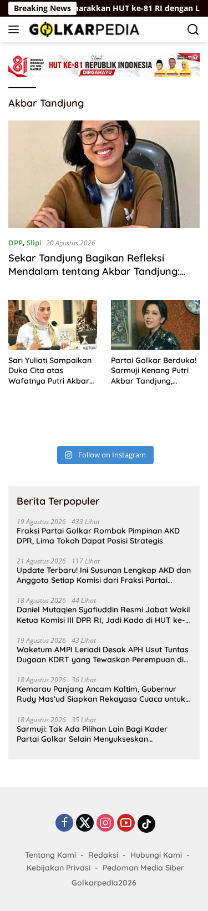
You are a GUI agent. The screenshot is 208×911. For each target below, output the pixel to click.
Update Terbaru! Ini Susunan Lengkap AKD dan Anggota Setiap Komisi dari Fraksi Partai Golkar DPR (104, 575)
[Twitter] (85, 823)
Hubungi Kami (156, 855)
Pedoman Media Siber (143, 868)
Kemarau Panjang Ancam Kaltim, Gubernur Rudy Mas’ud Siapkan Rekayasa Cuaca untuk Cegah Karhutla (101, 694)
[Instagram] (105, 823)
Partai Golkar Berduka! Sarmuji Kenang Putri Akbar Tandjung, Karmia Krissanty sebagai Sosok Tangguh (153, 370)
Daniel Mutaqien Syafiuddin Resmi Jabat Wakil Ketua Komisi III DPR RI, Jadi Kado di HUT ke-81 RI (103, 615)
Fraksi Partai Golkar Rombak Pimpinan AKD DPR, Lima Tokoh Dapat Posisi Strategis (98, 536)
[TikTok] (146, 824)
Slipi (34, 243)
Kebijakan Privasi (58, 868)
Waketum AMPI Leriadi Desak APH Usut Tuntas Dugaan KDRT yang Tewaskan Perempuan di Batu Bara (103, 655)
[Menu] (15, 29)
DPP (15, 243)
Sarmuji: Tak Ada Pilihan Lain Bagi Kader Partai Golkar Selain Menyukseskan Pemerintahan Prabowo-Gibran (92, 734)
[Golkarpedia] (83, 29)
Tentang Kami (50, 855)
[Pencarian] (193, 30)
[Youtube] (126, 823)
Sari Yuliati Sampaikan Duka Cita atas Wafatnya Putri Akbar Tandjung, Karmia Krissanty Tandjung (50, 370)
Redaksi (103, 855)
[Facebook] (64, 823)
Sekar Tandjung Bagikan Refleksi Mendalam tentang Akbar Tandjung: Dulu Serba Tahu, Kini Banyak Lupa (94, 270)
